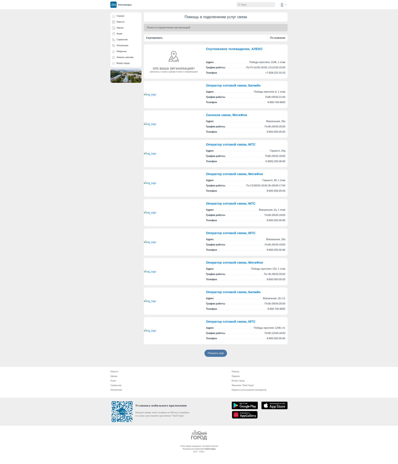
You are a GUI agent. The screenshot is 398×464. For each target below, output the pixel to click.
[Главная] (199, 435)
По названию (277, 38)
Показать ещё (216, 353)
